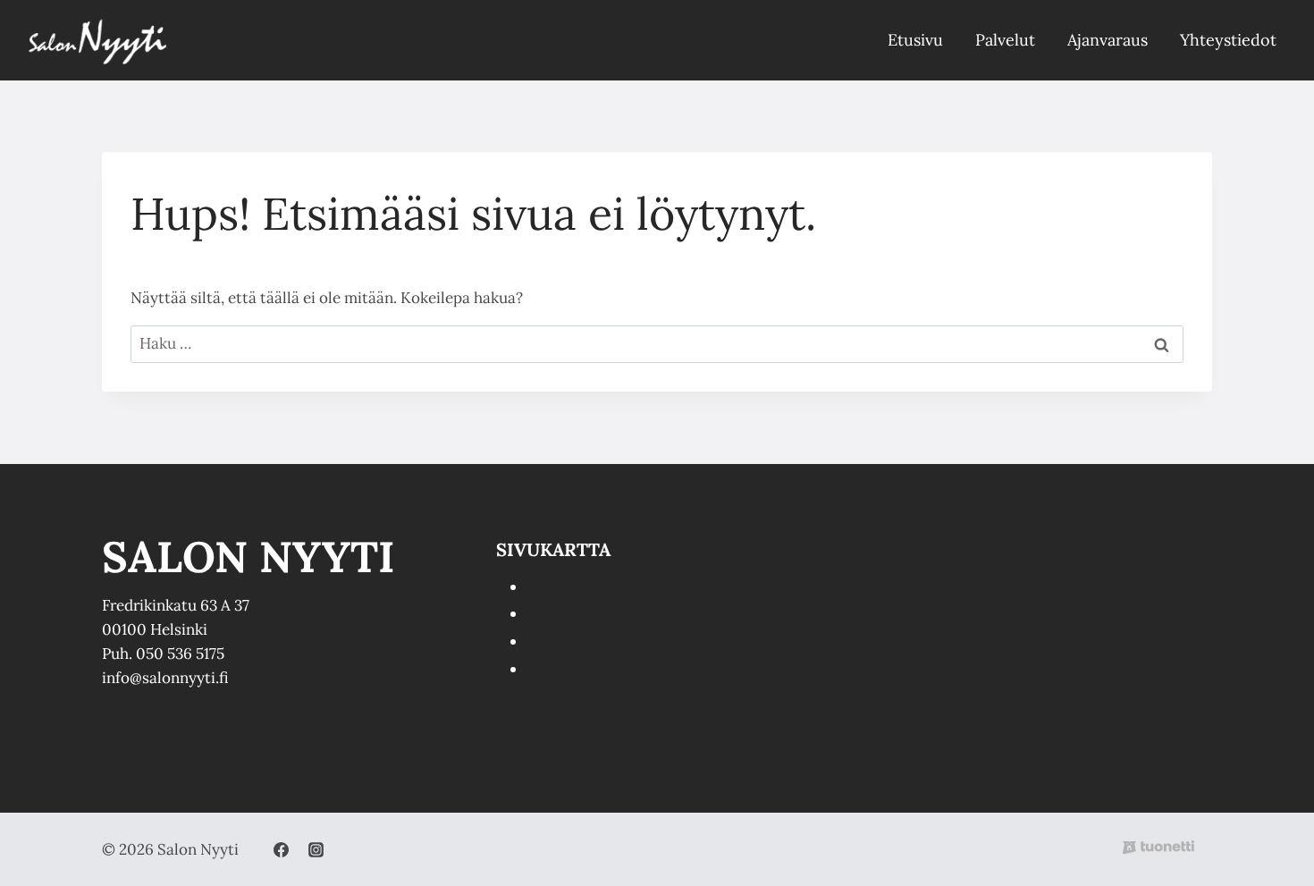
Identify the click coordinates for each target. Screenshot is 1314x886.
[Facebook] (280, 849)
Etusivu (915, 40)
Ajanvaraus (1107, 40)
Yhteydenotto (575, 669)
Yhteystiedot (1228, 40)
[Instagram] (315, 849)
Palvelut (1005, 40)
